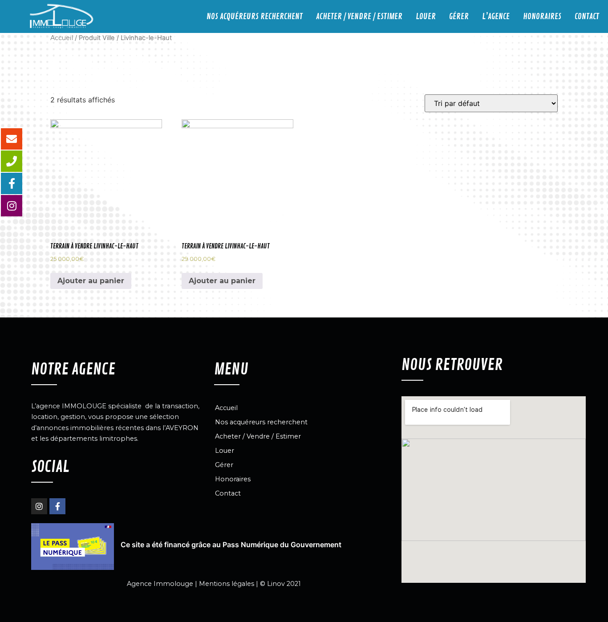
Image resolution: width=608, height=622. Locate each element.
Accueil (61, 38)
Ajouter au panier (90, 280)
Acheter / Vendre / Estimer (359, 16)
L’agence (496, 16)
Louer (426, 16)
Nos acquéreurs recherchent (255, 16)
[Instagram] (39, 506)
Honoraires (542, 16)
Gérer (459, 16)
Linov (276, 584)
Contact (587, 16)
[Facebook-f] (57, 506)
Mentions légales (226, 584)
